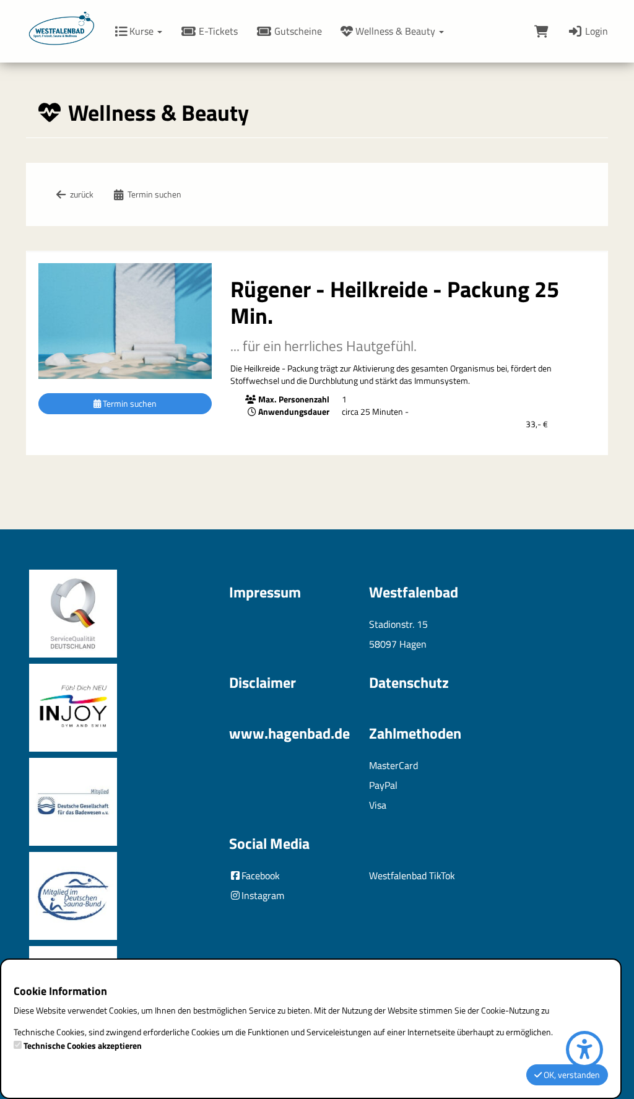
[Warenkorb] (541, 31)
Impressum (265, 592)
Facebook (260, 875)
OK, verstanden (571, 1074)
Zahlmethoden (415, 733)
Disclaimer (262, 682)
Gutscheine (297, 31)
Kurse (141, 31)
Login (595, 31)
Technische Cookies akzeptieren (83, 1046)
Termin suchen (153, 194)
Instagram (262, 895)
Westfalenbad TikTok (412, 875)
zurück (80, 194)
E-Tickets (217, 31)
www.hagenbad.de (289, 733)
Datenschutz (409, 682)
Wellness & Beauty (395, 31)
